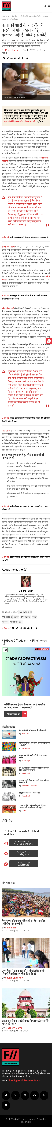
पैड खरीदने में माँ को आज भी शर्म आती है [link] (32, 730)
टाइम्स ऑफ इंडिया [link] (8, 247)
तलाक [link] (16, 617)
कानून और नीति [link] (12, 16)
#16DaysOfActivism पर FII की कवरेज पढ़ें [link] (24, 642)
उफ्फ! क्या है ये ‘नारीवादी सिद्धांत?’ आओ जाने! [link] (33, 756)
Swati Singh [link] (26, 761)
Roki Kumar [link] (26, 748)
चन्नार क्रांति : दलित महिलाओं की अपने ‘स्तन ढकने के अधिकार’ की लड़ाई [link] (32, 806)
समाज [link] (3, 16)
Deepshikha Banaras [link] (29, 786)
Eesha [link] (24, 811)
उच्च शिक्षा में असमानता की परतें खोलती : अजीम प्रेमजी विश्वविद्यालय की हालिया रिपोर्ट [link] (23, 972)
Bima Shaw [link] (26, 734)
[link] (49, 341)
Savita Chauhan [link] (14, 977)
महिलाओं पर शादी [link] (8, 308)
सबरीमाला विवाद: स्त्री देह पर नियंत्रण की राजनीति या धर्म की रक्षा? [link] (25, 1022)
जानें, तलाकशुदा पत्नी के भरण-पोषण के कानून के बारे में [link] (29, 237)
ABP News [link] (21, 97)
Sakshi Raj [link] (10, 927)
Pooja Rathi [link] (11, 50)
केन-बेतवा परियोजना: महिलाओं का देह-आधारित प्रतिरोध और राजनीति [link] (23, 922)
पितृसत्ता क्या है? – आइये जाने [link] (30, 793)
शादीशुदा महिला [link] (16, 621)
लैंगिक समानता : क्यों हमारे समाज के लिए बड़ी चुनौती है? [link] (34, 744)
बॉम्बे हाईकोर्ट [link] (25, 617)
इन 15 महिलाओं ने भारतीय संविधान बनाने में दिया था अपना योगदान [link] (34, 769)
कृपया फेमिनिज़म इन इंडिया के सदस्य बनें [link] (19, 121)
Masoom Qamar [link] (14, 1028)
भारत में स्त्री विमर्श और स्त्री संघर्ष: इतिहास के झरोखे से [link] (34, 781)
